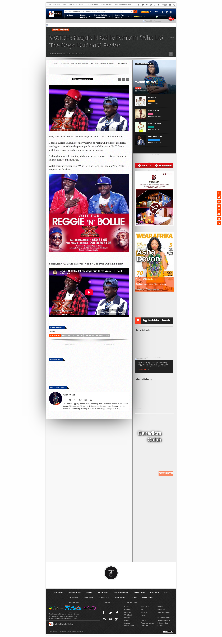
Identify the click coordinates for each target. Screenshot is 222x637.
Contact (64, 4)
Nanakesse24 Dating (79, 406)
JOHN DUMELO (154, 111)
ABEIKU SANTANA (155, 136)
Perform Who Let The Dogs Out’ (97, 335)
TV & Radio (128, 615)
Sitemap (161, 626)
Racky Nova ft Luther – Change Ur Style (156, 320)
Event (126, 620)
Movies (127, 618)
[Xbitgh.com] (89, 610)
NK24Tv (160, 607)
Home (70, 15)
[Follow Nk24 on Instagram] (171, 13)
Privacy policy (163, 623)
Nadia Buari (154, 592)
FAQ (142, 610)
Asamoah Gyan (104, 597)
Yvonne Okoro (147, 597)
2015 (57, 63)
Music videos (129, 626)
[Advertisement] (69, 349)
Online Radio (56, 4)
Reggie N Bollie (68, 335)
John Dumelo (58, 592)
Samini (134, 597)
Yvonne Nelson (139, 592)
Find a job (144, 626)
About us (144, 612)
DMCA (143, 620)
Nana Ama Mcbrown (121, 592)
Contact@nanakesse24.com (123, 4)
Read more (142, 369)
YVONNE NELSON (145, 82)
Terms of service (164, 620)
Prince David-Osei (74, 592)
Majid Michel (74, 597)
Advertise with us (147, 623)
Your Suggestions (164, 612)
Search (127, 623)
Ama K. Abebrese (120, 597)
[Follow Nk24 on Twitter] (167, 13)
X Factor (79, 335)
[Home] (55, 14)
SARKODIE (152, 98)
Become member (164, 618)
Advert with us (73, 4)
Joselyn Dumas (103, 592)
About (49, 4)
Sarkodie (89, 592)
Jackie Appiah (88, 597)
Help (156, 11)
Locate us (161, 610)
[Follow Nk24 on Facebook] (163, 13)
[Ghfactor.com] (56, 610)
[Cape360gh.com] (73, 610)
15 (72, 63)
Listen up (127, 612)
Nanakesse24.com (98, 406)
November (65, 63)
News (143, 615)
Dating (81, 4)
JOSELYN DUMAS (154, 123)
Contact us (145, 607)
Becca (166, 592)
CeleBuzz (127, 610)
